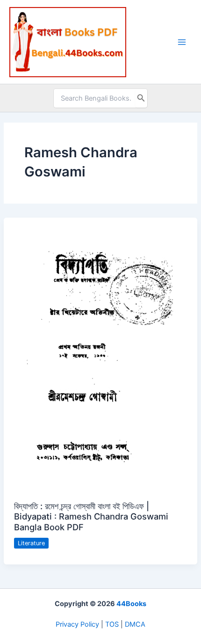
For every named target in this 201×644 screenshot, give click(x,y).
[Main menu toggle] (182, 42)
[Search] (141, 98)
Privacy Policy (77, 624)
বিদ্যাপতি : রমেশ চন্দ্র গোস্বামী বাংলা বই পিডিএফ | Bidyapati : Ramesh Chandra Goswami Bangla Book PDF (91, 516)
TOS (112, 624)
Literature (31, 543)
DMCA (135, 624)
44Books (131, 604)
